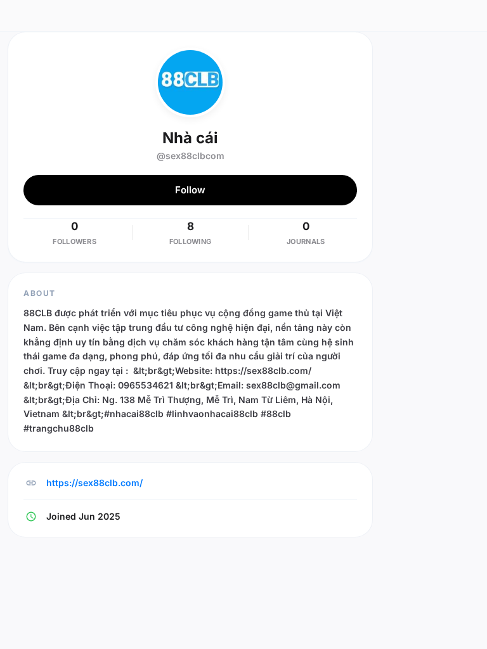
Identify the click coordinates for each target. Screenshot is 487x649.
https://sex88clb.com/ (94, 482)
